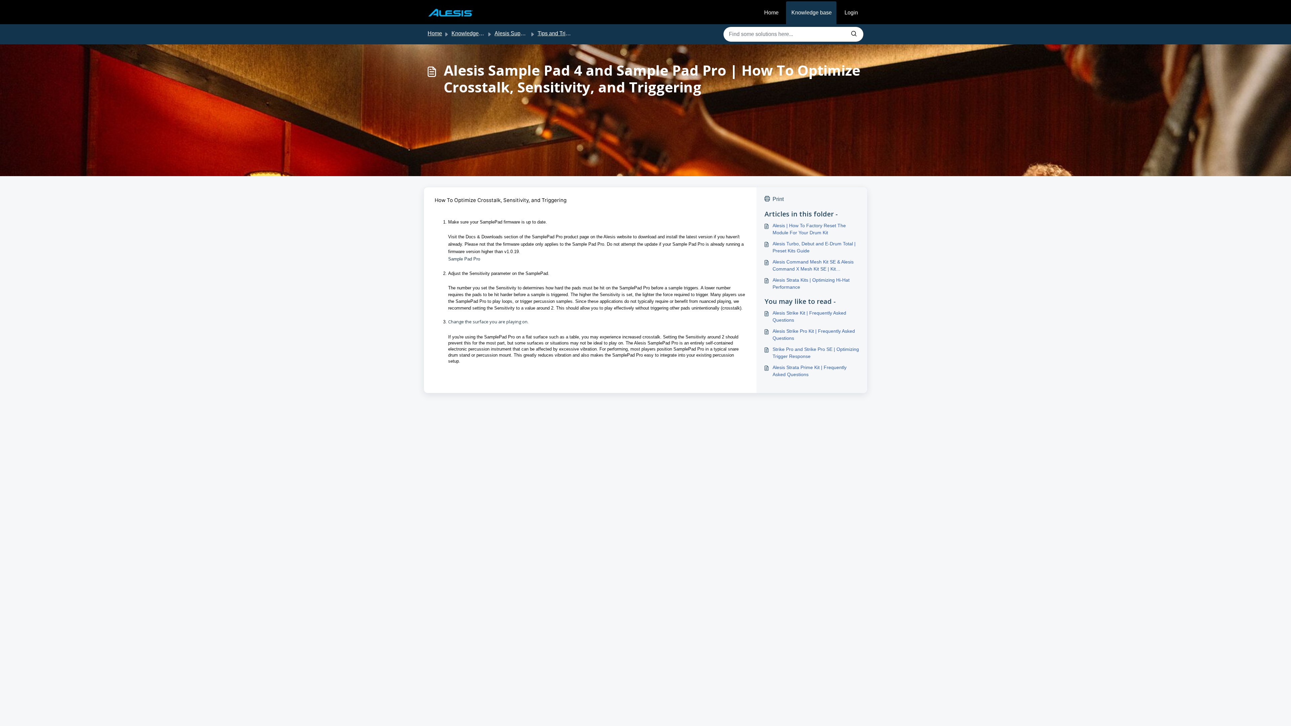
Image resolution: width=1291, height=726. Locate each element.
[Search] (854, 34)
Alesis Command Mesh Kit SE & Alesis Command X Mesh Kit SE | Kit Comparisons (813, 266)
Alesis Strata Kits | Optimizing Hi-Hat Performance (811, 283)
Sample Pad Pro (464, 258)
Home (771, 12)
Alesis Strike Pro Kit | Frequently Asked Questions (814, 334)
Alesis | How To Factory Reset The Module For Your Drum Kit (809, 229)
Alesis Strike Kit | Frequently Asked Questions (809, 316)
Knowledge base (811, 12)
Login (851, 12)
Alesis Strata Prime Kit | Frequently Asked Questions (810, 371)
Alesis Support (512, 33)
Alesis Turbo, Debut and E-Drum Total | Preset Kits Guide (814, 247)
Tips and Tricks (556, 33)
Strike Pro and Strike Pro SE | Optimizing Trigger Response (816, 353)
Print (778, 199)
